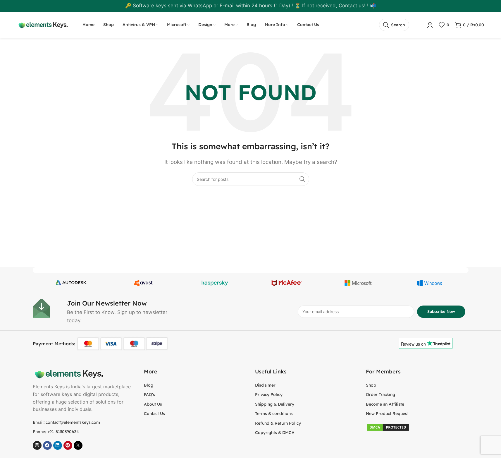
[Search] (302, 179)
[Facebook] (47, 445)
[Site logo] (42, 25)
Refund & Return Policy (278, 423)
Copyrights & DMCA (275, 432)
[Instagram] (37, 445)
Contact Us (154, 413)
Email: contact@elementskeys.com (66, 422)
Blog (148, 385)
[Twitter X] (78, 445)
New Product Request (387, 413)
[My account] (430, 25)
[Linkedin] (57, 445)
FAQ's (149, 394)
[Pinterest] (67, 445)
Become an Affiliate (385, 404)
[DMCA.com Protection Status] (388, 427)
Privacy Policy (269, 394)
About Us (153, 404)
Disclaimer (265, 385)
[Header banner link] (250, 6)
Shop (371, 385)
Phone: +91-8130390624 (56, 431)
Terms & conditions (274, 413)
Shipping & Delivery (274, 404)
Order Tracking (380, 394)
